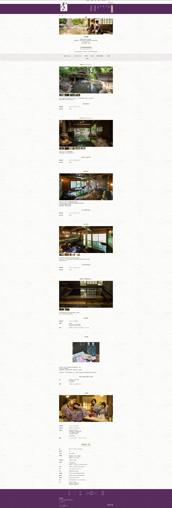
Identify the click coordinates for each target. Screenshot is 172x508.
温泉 (69, 494)
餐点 (80, 491)
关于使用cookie (64, 506)
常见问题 (102, 491)
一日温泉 (87, 58)
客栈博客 (91, 494)
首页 (69, 491)
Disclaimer (60, 506)
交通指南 (80, 494)
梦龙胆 (61, 498)
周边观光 (91, 491)
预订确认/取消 (104, 0)
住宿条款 (102, 494)
